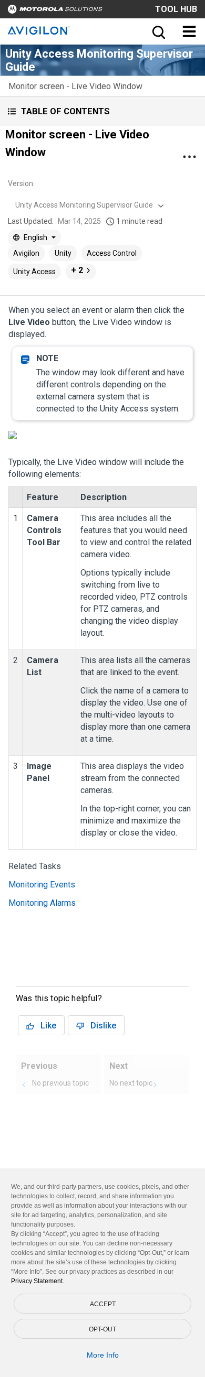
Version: (21, 183)
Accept (103, 1304)
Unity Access (34, 271)
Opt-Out (102, 1329)
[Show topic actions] (189, 156)
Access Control (112, 253)
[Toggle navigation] (189, 31)
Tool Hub (176, 9)
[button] (102, 111)
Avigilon (26, 253)
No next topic (130, 1083)
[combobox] (88, 205)
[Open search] (157, 31)
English (35, 237)
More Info (103, 1355)
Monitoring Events (41, 885)
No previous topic (60, 1083)
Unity (63, 253)
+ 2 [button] (77, 270)
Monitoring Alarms (42, 903)
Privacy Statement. (37, 1281)
